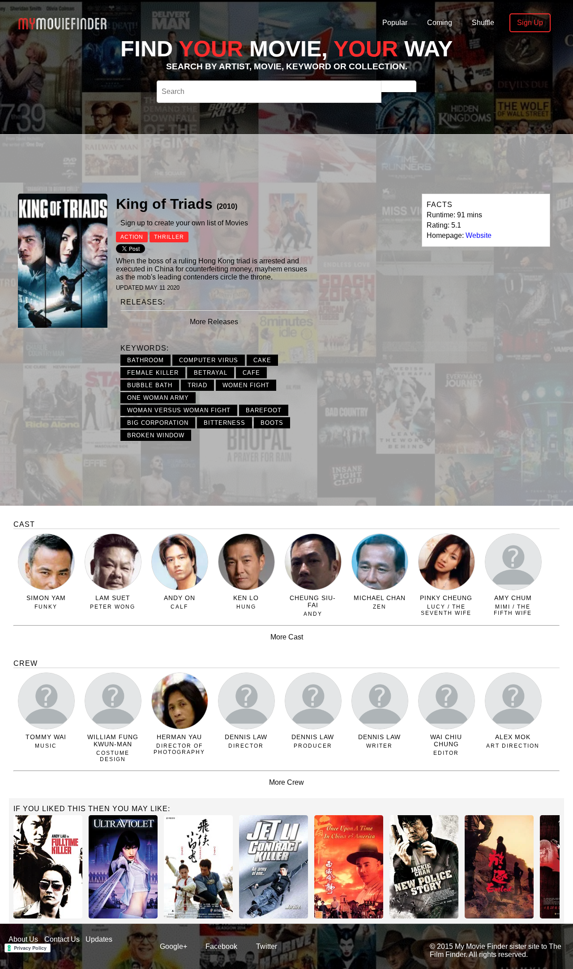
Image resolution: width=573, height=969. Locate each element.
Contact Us (62, 939)
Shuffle (483, 22)
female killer (153, 372)
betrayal (210, 372)
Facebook (221, 946)
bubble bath (149, 385)
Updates (99, 939)
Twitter (266, 946)
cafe (251, 372)
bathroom (145, 360)
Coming (439, 22)
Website (479, 235)
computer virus (208, 360)
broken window (155, 435)
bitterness (224, 422)
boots (272, 422)
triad (197, 385)
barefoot (264, 410)
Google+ (173, 946)
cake (262, 360)
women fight (245, 385)
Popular (394, 22)
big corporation (157, 422)
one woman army (158, 397)
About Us (23, 939)
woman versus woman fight (179, 410)
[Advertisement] (283, 163)
